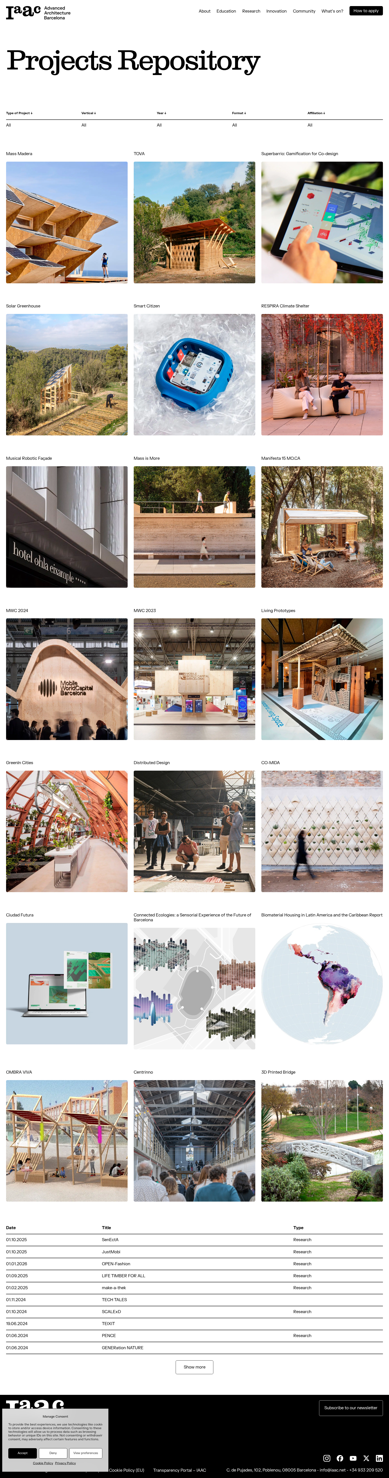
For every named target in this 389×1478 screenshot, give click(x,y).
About (205, 11)
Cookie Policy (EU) (126, 1470)
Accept (23, 1453)
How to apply (366, 10)
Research (251, 11)
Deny (53, 1453)
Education (226, 11)
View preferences (85, 1453)
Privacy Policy (65, 1463)
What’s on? (332, 11)
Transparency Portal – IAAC (179, 1470)
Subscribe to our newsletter (350, 1407)
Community (304, 11)
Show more (194, 1367)
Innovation (276, 11)
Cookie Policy (43, 1463)
